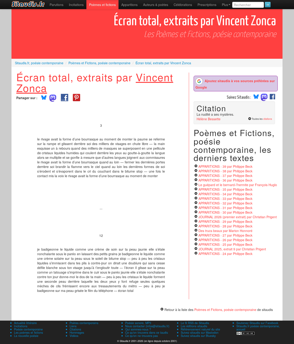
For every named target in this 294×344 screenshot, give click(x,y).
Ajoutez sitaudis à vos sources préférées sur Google (235, 83)
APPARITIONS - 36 (225, 180)
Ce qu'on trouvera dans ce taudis (146, 332)
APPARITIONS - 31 (225, 207)
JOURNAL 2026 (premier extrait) (237, 217)
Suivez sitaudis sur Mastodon (199, 332)
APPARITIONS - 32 (225, 203)
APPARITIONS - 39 (225, 166)
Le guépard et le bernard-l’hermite (237, 184)
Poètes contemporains (84, 323)
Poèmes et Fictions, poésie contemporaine (225, 309)
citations (267, 118)
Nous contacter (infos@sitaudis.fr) (147, 326)
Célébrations (183, 4)
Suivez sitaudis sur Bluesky (198, 336)
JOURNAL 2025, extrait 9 (232, 249)
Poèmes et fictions (102, 4)
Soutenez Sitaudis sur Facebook (257, 323)
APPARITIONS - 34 (225, 194)
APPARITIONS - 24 (225, 253)
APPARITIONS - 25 (225, 244)
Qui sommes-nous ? (138, 329)
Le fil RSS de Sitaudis (195, 323)
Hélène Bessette (208, 119)
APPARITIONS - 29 (225, 221)
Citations (75, 329)
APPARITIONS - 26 (225, 240)
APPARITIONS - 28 (225, 226)
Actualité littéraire (25, 323)
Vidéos (74, 336)
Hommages (77, 332)
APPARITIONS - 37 (225, 175)
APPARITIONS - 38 (225, 171)
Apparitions (129, 4)
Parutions (56, 4)
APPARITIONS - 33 (225, 198)
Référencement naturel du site (200, 329)
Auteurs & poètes (155, 4)
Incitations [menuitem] (76, 4)
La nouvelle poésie (26, 336)
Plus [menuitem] (225, 4)
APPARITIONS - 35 (225, 189)
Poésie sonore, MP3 (138, 323)
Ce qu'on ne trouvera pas (141, 336)
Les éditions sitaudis (194, 326)
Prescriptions (207, 4)
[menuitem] (56, 4)
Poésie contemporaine (28, 329)
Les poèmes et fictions (28, 332)
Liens (73, 326)
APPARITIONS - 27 (225, 235)
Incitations (20, 326)
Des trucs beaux (225, 230)
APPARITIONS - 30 (225, 212)
